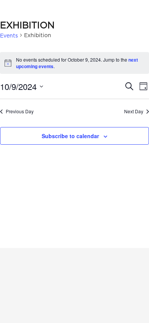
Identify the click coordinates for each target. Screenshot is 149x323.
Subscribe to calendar (70, 136)
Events (9, 35)
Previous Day (20, 111)
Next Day (133, 111)
